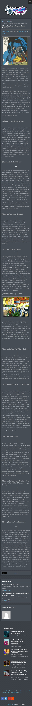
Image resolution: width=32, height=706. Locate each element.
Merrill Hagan (6, 31)
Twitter (6, 698)
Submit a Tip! (4, 691)
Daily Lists (24, 31)
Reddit (12, 698)
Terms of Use (14, 692)
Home (3, 21)
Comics (9, 21)
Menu (30, 2)
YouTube (9, 698)
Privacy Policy (27, 691)
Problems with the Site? (15, 691)
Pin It (16, 573)
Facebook (2, 698)
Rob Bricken (7, 590)
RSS (20, 692)
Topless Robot (11, 704)
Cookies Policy (5, 692)
